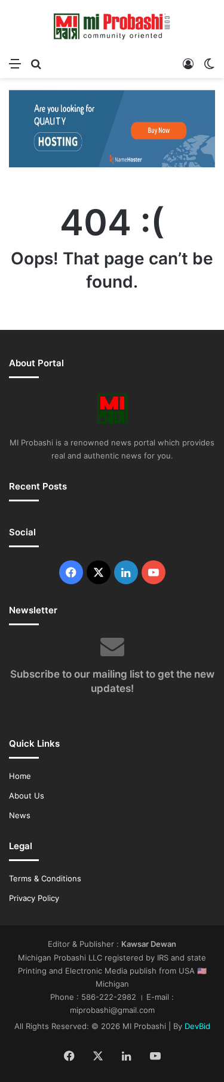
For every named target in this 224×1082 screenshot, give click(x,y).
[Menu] (15, 63)
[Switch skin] (209, 63)
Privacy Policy (34, 898)
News (19, 815)
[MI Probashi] (112, 25)
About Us (26, 795)
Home (20, 776)
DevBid (197, 1026)
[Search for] (36, 63)
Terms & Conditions (45, 878)
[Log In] (188, 63)
